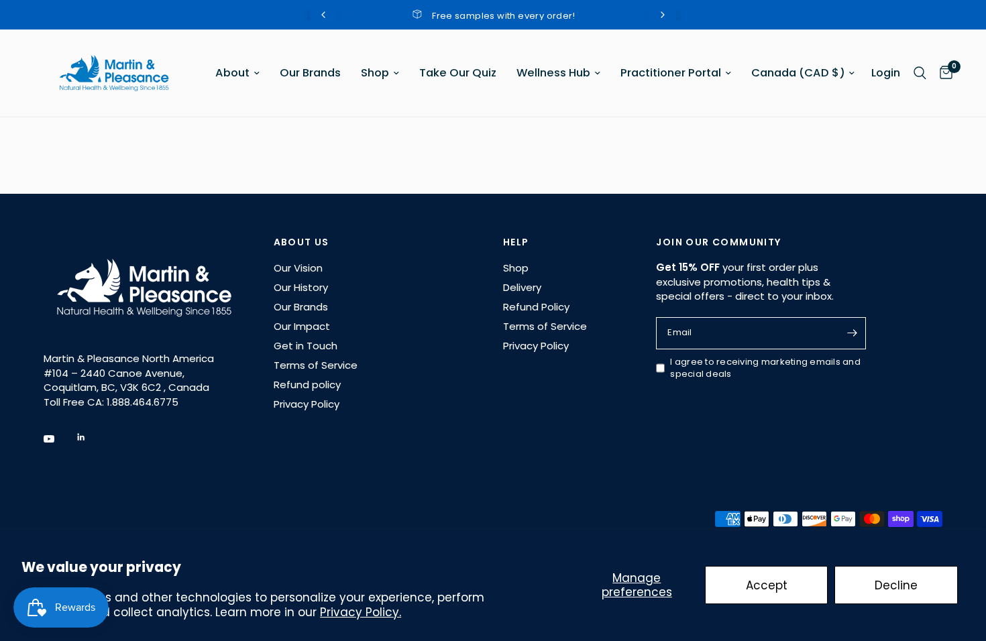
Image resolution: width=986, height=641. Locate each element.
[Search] (920, 73)
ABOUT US (301, 242)
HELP (516, 242)
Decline (896, 585)
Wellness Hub (553, 72)
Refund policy (307, 384)
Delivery (522, 287)
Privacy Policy (306, 404)
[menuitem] (237, 73)
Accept (766, 585)
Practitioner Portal (670, 72)
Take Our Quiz (457, 72)
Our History (301, 287)
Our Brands (310, 72)
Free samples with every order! (481, 15)
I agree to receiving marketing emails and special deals (765, 368)
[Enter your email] (852, 333)
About (232, 72)
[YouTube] (58, 439)
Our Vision (298, 268)
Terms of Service (316, 365)
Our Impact (302, 326)
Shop (375, 72)
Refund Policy (536, 307)
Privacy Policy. (360, 612)
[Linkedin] (90, 437)
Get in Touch (305, 346)
